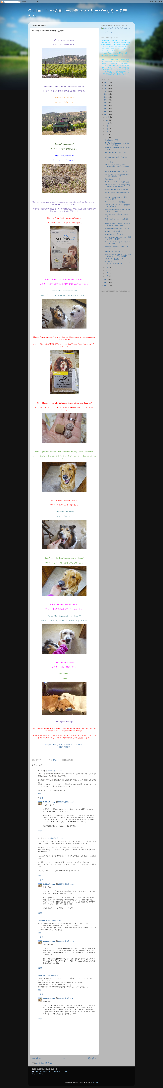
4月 (107, 267)
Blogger (95, 1082)
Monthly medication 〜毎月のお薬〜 (117, 182)
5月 (107, 137)
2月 (107, 273)
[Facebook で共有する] (69, 760)
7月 (107, 132)
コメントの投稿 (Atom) (44, 1063)
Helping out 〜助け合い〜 (114, 251)
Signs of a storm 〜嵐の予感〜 (115, 202)
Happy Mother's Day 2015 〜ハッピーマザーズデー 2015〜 (117, 224)
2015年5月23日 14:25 (66, 941)
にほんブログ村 (64, 747)
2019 (106, 103)
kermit (40, 975)
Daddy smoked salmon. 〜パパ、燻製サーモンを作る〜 (117, 210)
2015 (106, 114)
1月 (107, 276)
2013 (106, 283)
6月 (107, 134)
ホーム (64, 1058)
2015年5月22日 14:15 (66, 802)
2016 (106, 111)
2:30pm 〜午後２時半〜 (113, 231)
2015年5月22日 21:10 (53, 920)
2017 (106, 109)
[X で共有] (67, 760)
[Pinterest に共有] (71, 760)
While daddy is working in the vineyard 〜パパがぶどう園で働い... (117, 166)
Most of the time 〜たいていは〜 (116, 189)
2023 (106, 91)
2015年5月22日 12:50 (55, 838)
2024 (106, 88)
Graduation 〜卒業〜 (112, 140)
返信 (39, 793)
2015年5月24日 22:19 (50, 975)
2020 (106, 100)
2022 (106, 94)
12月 (107, 117)
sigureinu (41, 920)
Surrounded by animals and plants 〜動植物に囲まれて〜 (117, 175)
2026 (106, 82)
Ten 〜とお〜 (110, 162)
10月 (107, 123)
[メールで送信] (63, 760)
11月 (107, 120)
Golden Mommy (49, 802)
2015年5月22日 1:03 (55, 771)
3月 (107, 270)
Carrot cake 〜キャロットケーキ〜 (117, 179)
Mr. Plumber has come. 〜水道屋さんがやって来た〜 (117, 144)
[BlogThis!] (65, 760)
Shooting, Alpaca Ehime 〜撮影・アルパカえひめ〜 (117, 198)
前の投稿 (92, 1058)
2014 (106, 280)
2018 (106, 106)
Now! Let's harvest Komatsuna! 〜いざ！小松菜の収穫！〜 (118, 262)
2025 (106, 85)
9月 (107, 126)
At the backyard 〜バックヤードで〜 (118, 171)
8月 (107, 129)
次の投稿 (36, 1058)
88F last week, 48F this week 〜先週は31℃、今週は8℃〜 (118, 238)
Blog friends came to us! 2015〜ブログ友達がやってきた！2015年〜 (118, 255)
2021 (106, 97)
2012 (106, 285)
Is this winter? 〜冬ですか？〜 (115, 234)
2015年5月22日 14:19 (66, 884)
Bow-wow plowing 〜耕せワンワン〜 (118, 228)
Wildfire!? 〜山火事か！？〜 (115, 259)
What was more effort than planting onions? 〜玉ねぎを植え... (117, 185)
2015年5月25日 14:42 (66, 998)
